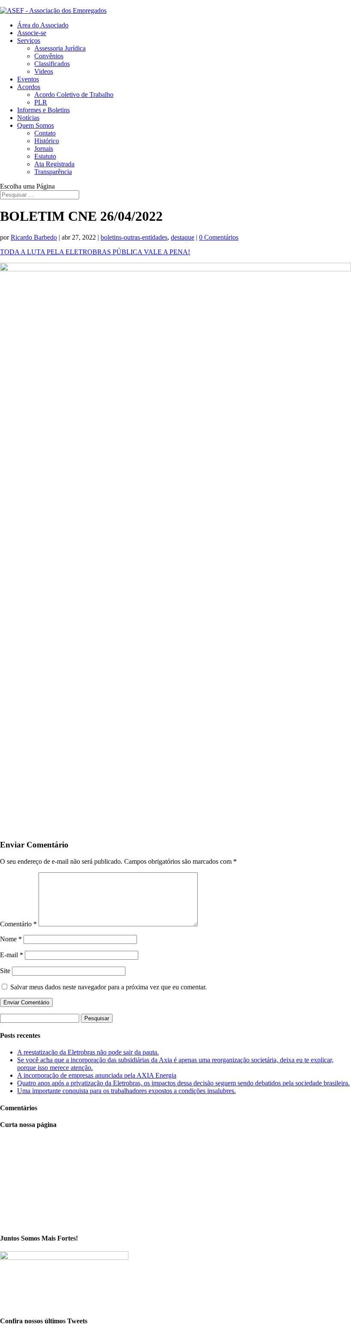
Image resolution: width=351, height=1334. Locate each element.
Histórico (46, 140)
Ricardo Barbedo (34, 237)
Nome (11, 939)
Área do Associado (42, 25)
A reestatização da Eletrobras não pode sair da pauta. (88, 1052)
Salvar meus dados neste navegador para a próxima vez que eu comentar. (108, 987)
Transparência (53, 171)
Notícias (28, 117)
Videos (43, 71)
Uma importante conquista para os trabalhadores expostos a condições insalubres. (126, 1090)
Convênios (48, 56)
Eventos (28, 79)
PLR (40, 102)
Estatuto (45, 156)
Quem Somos (35, 125)
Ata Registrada (54, 164)
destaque (182, 237)
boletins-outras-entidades (134, 237)
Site (5, 970)
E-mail (11, 954)
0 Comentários (218, 237)
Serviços (28, 40)
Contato (45, 133)
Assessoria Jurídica (60, 48)
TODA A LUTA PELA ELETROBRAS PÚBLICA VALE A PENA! (95, 251)
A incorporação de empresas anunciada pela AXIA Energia (96, 1075)
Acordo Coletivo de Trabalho (73, 94)
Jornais (43, 148)
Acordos (28, 86)
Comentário (18, 924)
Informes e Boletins (43, 110)
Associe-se (31, 32)
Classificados (52, 63)
